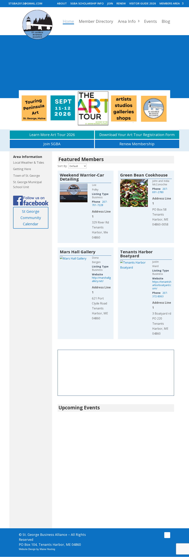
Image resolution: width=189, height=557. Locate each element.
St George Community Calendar (30, 217)
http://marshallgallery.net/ (101, 279)
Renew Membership (136, 143)
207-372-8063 (160, 294)
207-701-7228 (99, 203)
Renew (121, 3)
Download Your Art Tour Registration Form (137, 134)
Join (110, 3)
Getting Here (22, 169)
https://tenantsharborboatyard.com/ (161, 285)
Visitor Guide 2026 (142, 3)
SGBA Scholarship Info (87, 3)
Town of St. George (26, 176)
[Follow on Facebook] (167, 535)
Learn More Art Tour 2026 (52, 134)
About (62, 3)
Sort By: (62, 166)
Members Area (169, 3)
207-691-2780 (160, 190)
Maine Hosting (47, 549)
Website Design (27, 549)
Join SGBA (52, 143)
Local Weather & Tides (28, 163)
